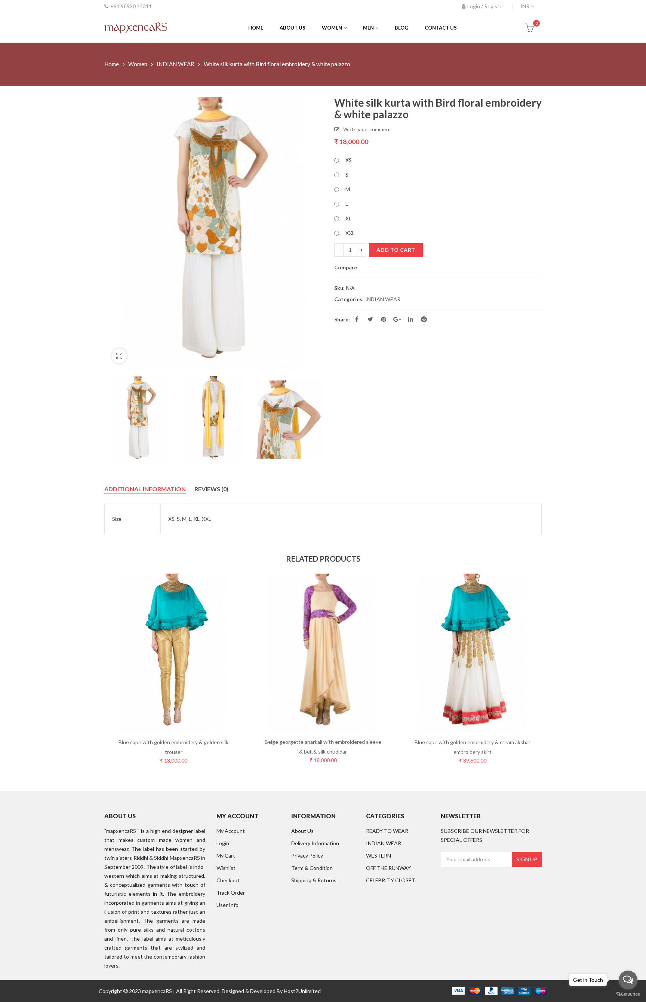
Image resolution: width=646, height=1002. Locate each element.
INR (524, 6)
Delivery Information (315, 843)
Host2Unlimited (302, 991)
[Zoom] (119, 355)
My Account (230, 831)
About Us (302, 831)
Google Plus (397, 319)
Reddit (424, 319)
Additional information (145, 488)
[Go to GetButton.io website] (628, 994)
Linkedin (410, 319)
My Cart (225, 855)
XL (348, 218)
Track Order (230, 892)
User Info (227, 905)
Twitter (370, 319)
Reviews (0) (211, 488)
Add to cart (395, 250)
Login (222, 843)
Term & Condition (312, 868)
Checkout (228, 880)
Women (137, 64)
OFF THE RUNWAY (388, 868)
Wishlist (226, 868)
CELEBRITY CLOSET (390, 880)
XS (348, 160)
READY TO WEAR (387, 831)
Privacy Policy (307, 855)
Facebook (356, 319)
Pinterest (383, 319)
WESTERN (378, 855)
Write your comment (367, 129)
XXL (350, 233)
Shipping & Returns (313, 880)
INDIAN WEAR (175, 64)
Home (111, 64)
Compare (345, 267)
